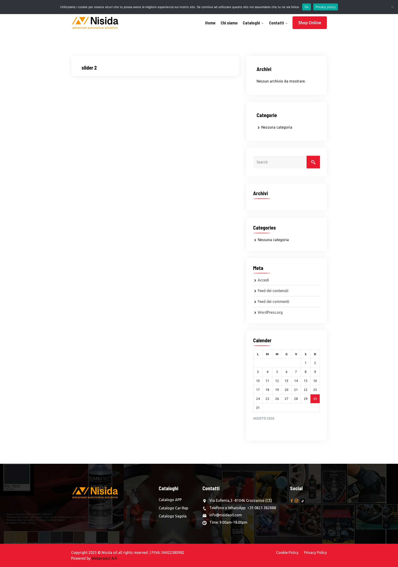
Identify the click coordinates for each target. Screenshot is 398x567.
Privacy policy (326, 7)
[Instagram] (296, 501)
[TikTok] (302, 501)
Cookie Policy (287, 552)
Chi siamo (229, 22)
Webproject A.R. (104, 558)
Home (210, 22)
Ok (306, 7)
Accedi (263, 280)
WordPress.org (270, 312)
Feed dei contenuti (273, 291)
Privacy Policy (315, 552)
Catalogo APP (170, 500)
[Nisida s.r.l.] (100, 22)
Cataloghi (251, 22)
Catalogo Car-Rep (173, 508)
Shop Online (309, 22)
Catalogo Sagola (173, 516)
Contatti (276, 22)
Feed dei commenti (273, 301)
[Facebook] (292, 501)
